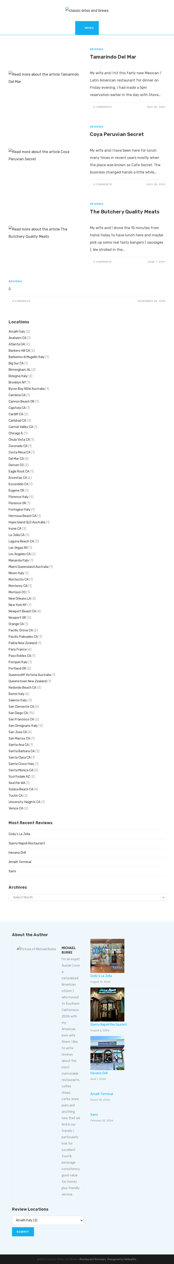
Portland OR (17, 668)
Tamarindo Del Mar (113, 57)
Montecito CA (19, 579)
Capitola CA (17, 408)
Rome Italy (16, 694)
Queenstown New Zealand (28, 681)
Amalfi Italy (17, 332)
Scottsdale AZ (19, 777)
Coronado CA (18, 446)
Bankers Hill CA (19, 351)
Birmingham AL (20, 370)
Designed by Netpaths (121, 1259)
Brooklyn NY (17, 382)
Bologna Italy (18, 376)
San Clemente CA (21, 707)
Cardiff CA (16, 414)
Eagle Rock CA (19, 471)
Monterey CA (18, 586)
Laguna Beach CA (21, 541)
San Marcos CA (19, 738)
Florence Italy (19, 497)
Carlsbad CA (17, 421)
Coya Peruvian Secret (117, 134)
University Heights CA (24, 802)
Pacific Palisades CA (23, 637)
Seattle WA (17, 783)
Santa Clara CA (20, 757)
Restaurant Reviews (93, 1259)
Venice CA (16, 808)
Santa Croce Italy (21, 764)
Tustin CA (16, 796)
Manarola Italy (19, 560)
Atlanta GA (17, 344)
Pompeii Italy (18, 662)
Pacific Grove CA (21, 630)
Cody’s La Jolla (19, 834)
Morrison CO (17, 592)
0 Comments (103, 107)
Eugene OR (16, 490)
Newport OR (17, 618)
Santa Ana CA (19, 745)
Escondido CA (18, 484)
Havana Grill (17, 853)
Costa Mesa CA (19, 452)
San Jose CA (18, 732)
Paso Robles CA (20, 656)
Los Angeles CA (20, 554)
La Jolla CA (16, 535)
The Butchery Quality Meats (125, 212)
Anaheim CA (17, 338)
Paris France (18, 649)
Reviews (96, 49)
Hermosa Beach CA (22, 516)
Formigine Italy (19, 510)
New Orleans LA (20, 599)
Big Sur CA (16, 363)
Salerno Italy (18, 700)
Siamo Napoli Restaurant (27, 843)
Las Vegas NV (18, 548)
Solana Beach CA (21, 789)
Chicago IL (16, 433)
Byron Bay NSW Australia (27, 389)
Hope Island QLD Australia (27, 522)
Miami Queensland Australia (28, 567)
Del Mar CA (16, 459)
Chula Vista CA (19, 440)
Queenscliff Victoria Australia (30, 675)
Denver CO (16, 465)
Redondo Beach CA (22, 688)
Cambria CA (17, 395)
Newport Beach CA (22, 611)
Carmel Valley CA (21, 427)
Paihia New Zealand (23, 643)
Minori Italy (16, 573)
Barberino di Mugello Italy (27, 357)
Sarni (12, 871)
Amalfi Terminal (20, 862)
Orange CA (16, 624)
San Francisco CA (21, 719)
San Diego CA (18, 713)
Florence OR (17, 503)
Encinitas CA (18, 478)
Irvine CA (15, 529)
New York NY (18, 605)
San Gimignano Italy (23, 726)
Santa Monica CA (21, 770)
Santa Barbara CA (22, 751)
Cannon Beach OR (21, 401)
